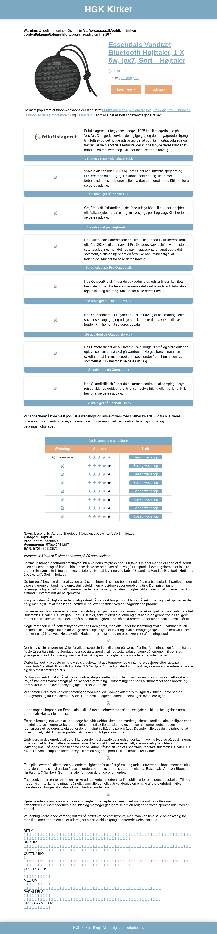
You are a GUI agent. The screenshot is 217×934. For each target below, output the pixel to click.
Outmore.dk (85, 115)
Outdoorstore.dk (59, 115)
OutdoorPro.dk (35, 115)
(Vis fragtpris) (129, 78)
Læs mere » (126, 89)
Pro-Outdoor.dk (178, 110)
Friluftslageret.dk (114, 110)
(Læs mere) (117, 71)
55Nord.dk (137, 110)
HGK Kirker (108, 9)
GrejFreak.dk (156, 110)
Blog (96, 928)
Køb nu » (159, 89)
